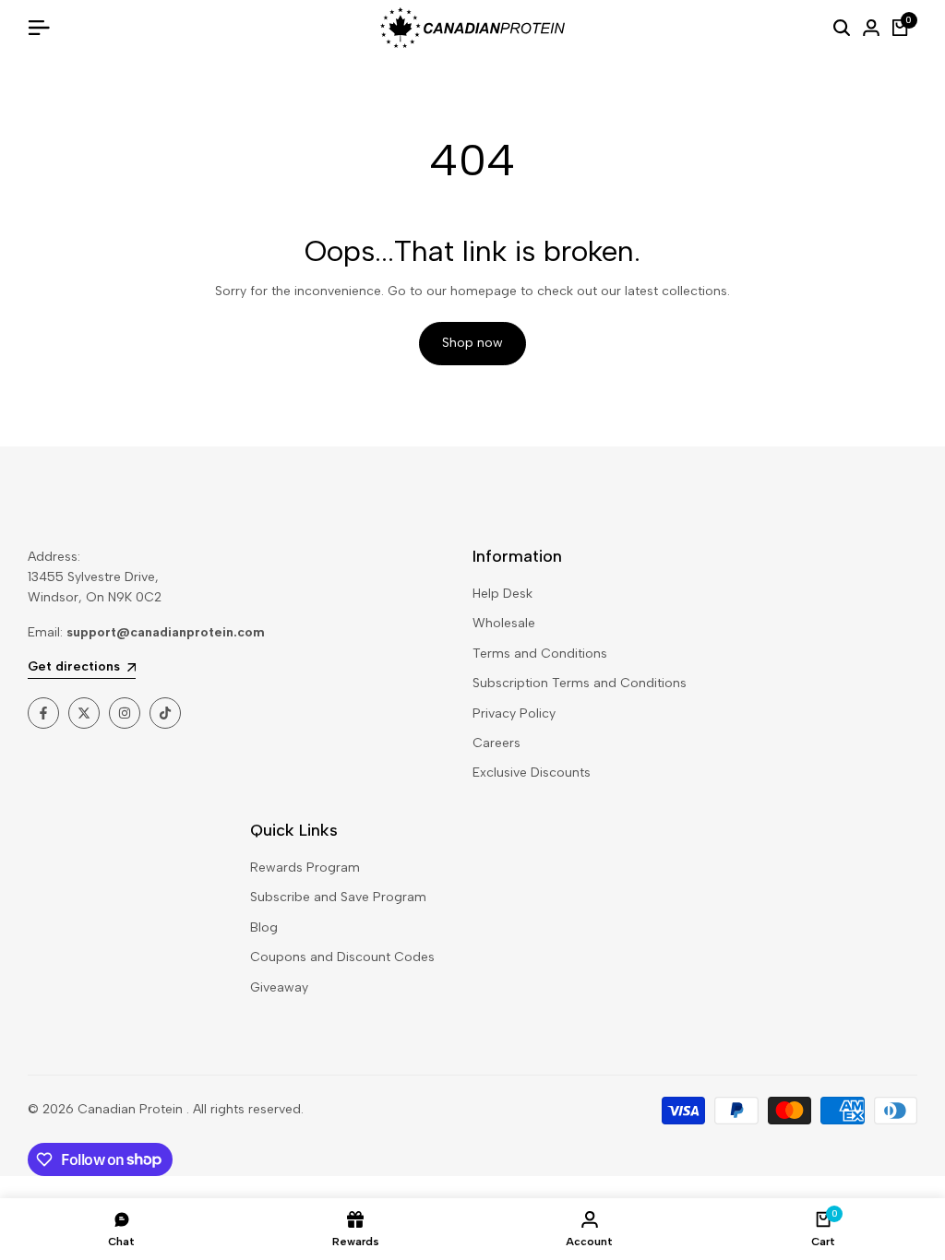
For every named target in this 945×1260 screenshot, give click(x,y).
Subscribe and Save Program (338, 897)
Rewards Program (305, 867)
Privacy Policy (514, 713)
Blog (264, 927)
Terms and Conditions (539, 653)
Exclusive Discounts (531, 772)
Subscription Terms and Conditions (579, 683)
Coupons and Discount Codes (342, 957)
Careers (496, 743)
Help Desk (502, 593)
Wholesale (503, 623)
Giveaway (279, 987)
